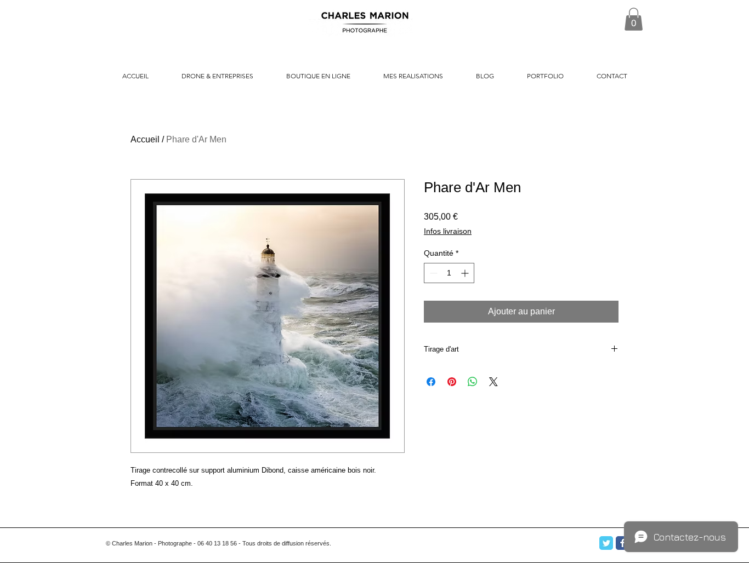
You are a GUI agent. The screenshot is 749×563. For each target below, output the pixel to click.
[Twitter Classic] (606, 543)
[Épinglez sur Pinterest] (451, 381)
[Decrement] (432, 273)
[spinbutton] (449, 273)
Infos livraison (448, 231)
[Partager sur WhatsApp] (472, 381)
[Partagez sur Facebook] (431, 381)
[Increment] (466, 273)
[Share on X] (493, 381)
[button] (633, 19)
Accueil (145, 139)
